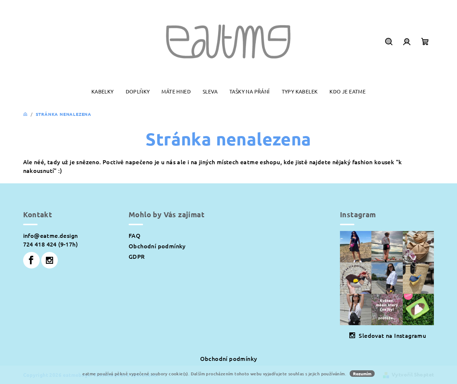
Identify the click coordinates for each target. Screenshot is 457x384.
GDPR (137, 256)
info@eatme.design (50, 235)
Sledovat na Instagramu (392, 335)
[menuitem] (103, 91)
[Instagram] (49, 260)
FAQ (135, 235)
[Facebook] (31, 260)
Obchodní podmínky (157, 246)
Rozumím (362, 373)
